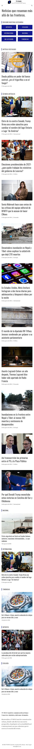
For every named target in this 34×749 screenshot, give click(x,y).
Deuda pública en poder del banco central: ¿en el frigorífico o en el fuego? (16, 80)
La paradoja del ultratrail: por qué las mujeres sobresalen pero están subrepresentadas (16, 654)
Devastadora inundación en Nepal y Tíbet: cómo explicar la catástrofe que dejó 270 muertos (16, 251)
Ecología (25, 27)
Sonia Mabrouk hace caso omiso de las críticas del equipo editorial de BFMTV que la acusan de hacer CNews (16, 209)
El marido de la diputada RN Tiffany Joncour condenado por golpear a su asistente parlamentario (17, 334)
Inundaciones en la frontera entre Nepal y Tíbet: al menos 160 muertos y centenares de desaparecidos (16, 419)
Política (15, 174)
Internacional (9, 33)
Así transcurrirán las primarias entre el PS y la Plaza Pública (15, 459)
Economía (16, 217)
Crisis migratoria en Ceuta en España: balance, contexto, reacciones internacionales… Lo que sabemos (16, 538)
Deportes (9, 27)
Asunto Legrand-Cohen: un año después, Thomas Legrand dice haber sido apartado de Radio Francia (15, 376)
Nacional (25, 33)
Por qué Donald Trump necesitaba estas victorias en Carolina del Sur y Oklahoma (17, 498)
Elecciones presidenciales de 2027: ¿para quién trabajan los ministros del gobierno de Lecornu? (16, 168)
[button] (32, 5)
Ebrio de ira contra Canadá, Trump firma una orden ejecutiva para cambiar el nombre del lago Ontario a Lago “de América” (17, 126)
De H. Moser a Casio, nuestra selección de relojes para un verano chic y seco (17, 616)
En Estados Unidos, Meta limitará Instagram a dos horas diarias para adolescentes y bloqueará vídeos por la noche (17, 292)
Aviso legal (28, 744)
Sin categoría (8, 39)
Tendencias (25, 39)
